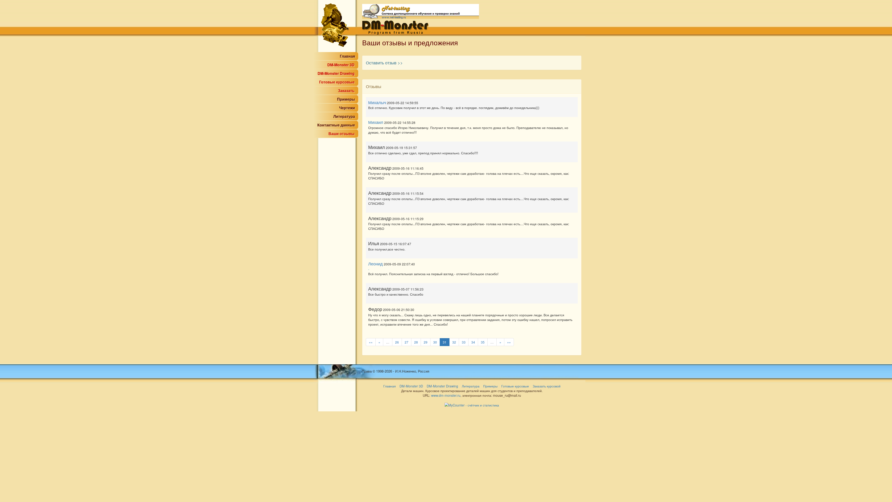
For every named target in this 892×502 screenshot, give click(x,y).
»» (509, 342)
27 (406, 342)
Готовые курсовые (336, 82)
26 (397, 342)
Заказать (346, 90)
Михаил (375, 122)
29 (425, 342)
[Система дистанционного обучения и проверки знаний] (420, 11)
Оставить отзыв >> (384, 62)
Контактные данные (336, 125)
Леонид (375, 264)
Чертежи (347, 107)
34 (473, 342)
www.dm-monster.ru (445, 395)
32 (454, 342)
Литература (344, 116)
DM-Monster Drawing (336, 73)
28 (416, 342)
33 (464, 342)
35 (483, 342)
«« (371, 342)
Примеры (346, 99)
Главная (347, 56)
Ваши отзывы (341, 133)
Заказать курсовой (547, 386)
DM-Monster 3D (340, 64)
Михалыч (377, 102)
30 (435, 342)
